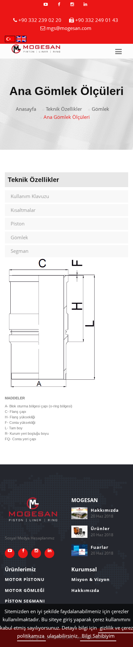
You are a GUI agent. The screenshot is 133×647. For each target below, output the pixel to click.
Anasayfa (26, 109)
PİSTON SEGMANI (25, 601)
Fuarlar (99, 547)
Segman (19, 251)
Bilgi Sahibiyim (98, 636)
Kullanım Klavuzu (30, 196)
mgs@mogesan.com (68, 28)
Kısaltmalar (23, 210)
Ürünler (100, 528)
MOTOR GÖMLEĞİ (25, 590)
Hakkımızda (105, 510)
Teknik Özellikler (64, 109)
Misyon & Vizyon (90, 579)
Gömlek (100, 109)
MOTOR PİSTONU (25, 579)
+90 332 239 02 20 (39, 20)
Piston (18, 223)
